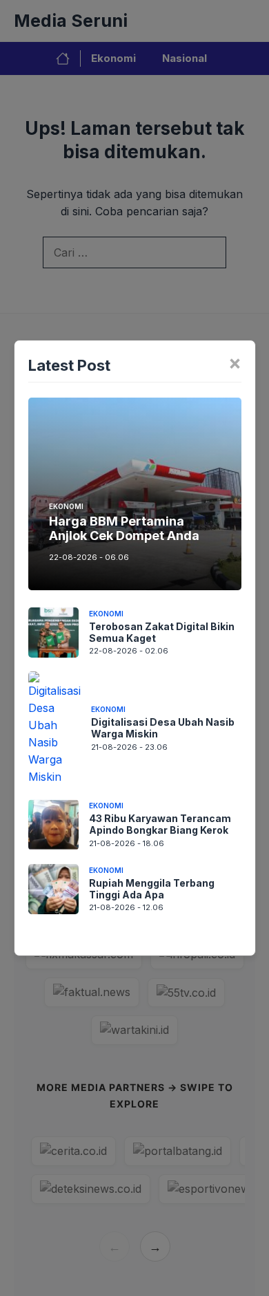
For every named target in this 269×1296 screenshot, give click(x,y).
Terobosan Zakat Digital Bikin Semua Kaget (162, 632)
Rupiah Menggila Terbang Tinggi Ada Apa (152, 888)
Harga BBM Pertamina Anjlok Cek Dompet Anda (124, 528)
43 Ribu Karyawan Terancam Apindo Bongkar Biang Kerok (160, 824)
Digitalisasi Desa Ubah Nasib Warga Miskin (163, 727)
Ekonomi (66, 506)
